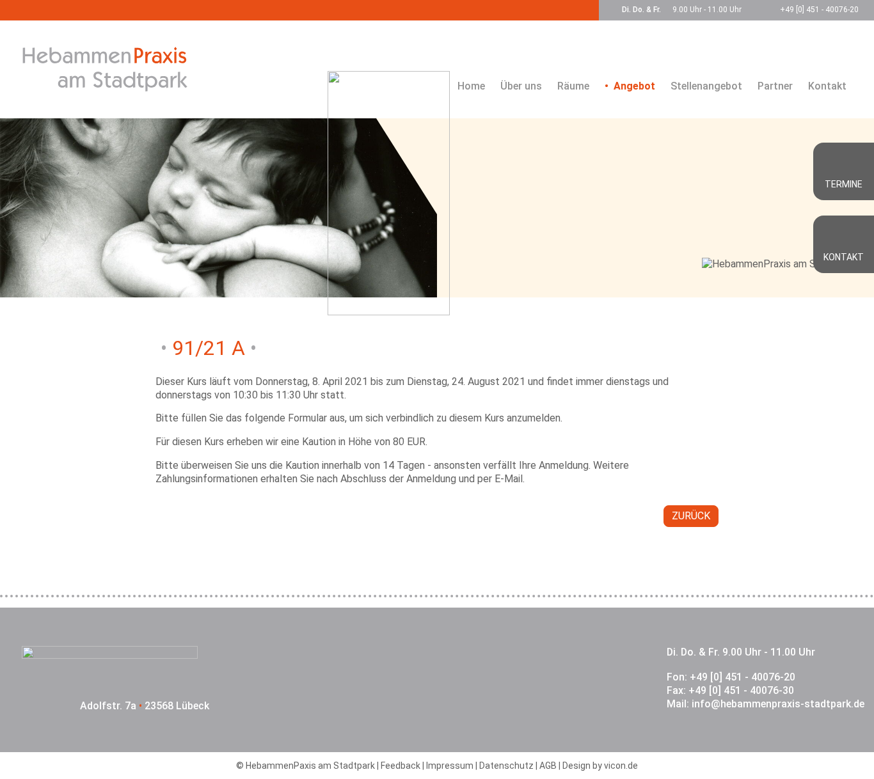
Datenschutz (506, 765)
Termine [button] (843, 184)
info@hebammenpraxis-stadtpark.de (778, 704)
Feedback (400, 765)
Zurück (691, 516)
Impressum (449, 765)
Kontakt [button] (843, 257)
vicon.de (621, 765)
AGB (548, 765)
